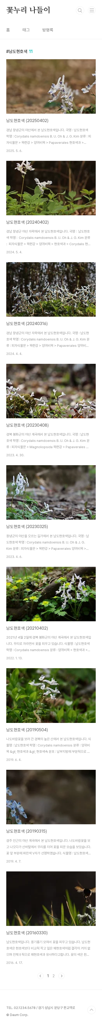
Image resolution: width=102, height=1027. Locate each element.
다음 (61, 976)
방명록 (47, 30)
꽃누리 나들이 (28, 10)
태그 (26, 30)
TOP (91, 1010)
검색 (80, 10)
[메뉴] (92, 10)
